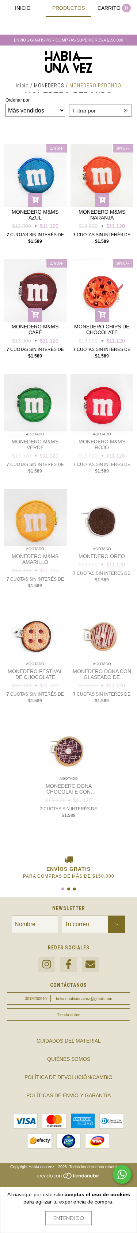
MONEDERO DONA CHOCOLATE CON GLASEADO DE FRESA (68, 789)
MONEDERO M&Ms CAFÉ (35, 329)
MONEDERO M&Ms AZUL (35, 215)
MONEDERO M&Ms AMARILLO (35, 559)
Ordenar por (17, 100)
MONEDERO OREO (102, 556)
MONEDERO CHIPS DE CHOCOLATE (101, 329)
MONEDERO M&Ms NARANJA (102, 215)
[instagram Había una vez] (46, 964)
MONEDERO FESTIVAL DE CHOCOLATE (35, 674)
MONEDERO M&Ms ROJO (102, 444)
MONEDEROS (49, 85)
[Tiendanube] (68, 1177)
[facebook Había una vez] (68, 964)
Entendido (68, 1218)
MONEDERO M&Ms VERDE (35, 444)
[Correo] (90, 964)
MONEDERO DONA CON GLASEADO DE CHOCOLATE (102, 674)
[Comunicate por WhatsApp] (122, 1174)
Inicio (22, 85)
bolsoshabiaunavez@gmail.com (84, 998)
